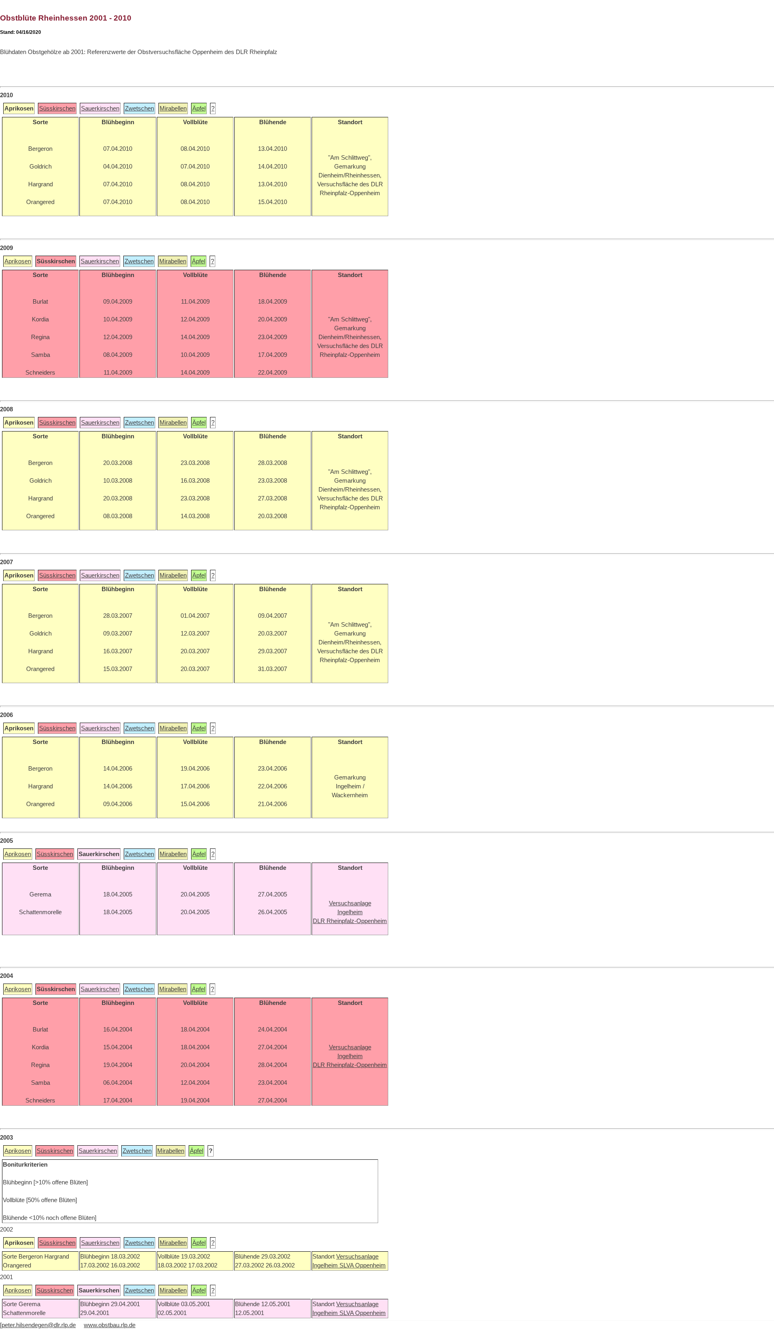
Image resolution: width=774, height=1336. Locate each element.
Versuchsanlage (357, 1256)
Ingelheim (325, 1265)
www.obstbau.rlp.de (109, 1325)
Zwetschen (139, 108)
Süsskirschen (57, 108)
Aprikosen (17, 261)
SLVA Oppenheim (362, 1265)
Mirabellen (173, 108)
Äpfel (199, 108)
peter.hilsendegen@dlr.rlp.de (39, 1325)
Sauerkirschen (100, 108)
